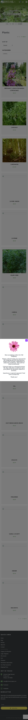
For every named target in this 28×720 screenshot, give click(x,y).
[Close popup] (26, 340)
